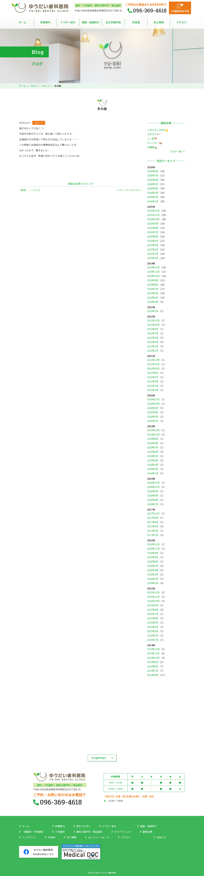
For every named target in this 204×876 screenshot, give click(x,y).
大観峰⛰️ (152, 147)
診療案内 (45, 22)
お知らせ (164, 837)
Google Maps (98, 757)
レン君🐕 (152, 138)
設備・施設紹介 (91, 22)
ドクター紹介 (68, 22)
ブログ (33, 85)
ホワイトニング (122, 831)
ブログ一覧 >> (177, 151)
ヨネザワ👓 (153, 134)
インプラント (29, 837)
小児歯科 (60, 831)
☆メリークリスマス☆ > (129, 190)
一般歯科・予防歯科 (33, 831)
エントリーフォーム (98, 837)
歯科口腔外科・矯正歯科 (89, 831)
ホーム (22, 22)
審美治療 (147, 831)
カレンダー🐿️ (154, 142)
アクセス (181, 22)
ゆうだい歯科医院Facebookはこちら (43, 852)
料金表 (136, 22)
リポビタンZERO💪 (157, 130)
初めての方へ (83, 826)
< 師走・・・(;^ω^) (29, 190)
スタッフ (45, 85)
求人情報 (159, 22)
